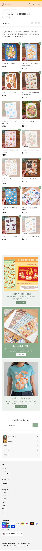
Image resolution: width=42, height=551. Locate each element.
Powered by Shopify (21, 546)
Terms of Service (23, 543)
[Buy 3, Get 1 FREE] (21, 326)
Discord (4, 508)
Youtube (4, 498)
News (3, 511)
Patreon (4, 514)
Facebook (5, 487)
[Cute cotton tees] (21, 379)
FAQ (3, 476)
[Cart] (34, 4)
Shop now (21, 354)
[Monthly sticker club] (21, 274)
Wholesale (5, 479)
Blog (3, 506)
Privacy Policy (7, 546)
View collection (21, 407)
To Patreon (21, 302)
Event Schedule (7, 474)
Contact (4, 471)
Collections (11, 10)
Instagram (5, 490)
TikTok (4, 492)
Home (4, 10)
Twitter (4, 495)
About (4, 468)
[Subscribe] (35, 425)
